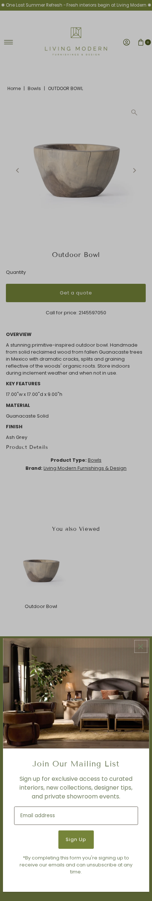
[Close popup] (140, 646)
